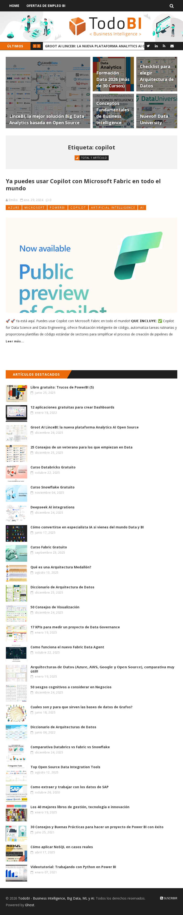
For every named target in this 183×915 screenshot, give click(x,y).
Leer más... (15, 341)
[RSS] (164, 46)
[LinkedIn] (156, 46)
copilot (78, 208)
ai (142, 208)
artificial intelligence (113, 208)
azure (14, 208)
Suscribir (170, 898)
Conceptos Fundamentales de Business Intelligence (93, 46)
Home (14, 5)
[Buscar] (171, 5)
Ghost (29, 905)
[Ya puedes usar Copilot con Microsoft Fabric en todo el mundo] (91, 265)
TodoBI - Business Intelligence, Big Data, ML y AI (56, 898)
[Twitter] (148, 46)
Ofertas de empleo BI (45, 5)
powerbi (58, 208)
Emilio (13, 200)
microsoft (35, 208)
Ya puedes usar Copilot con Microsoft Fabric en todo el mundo (83, 184)
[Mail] (172, 46)
